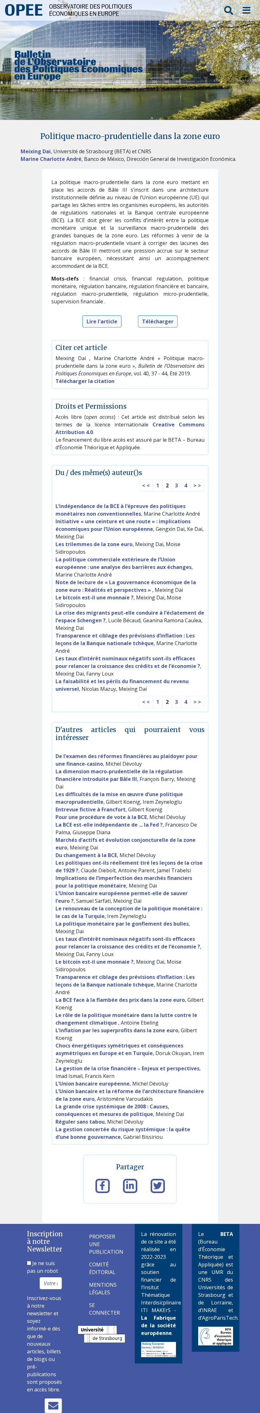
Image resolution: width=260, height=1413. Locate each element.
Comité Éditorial (102, 1268)
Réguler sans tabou (80, 1121)
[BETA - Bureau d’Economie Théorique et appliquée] (215, 1335)
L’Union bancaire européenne (92, 1083)
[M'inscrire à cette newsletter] (53, 1405)
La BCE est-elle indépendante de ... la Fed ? (109, 824)
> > (197, 485)
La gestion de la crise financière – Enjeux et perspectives (127, 1068)
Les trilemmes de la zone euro (94, 544)
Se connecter (104, 1309)
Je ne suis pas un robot (42, 1267)
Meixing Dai (36, 151)
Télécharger (157, 321)
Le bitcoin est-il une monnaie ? (94, 597)
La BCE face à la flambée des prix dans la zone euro (120, 999)
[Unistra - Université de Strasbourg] (101, 1333)
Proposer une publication (104, 1244)
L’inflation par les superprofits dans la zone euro (116, 1030)
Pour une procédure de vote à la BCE (101, 817)
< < (146, 485)
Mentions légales (103, 1288)
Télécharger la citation (84, 381)
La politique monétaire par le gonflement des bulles (122, 923)
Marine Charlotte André (51, 158)
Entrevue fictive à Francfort (90, 809)
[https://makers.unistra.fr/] (158, 1349)
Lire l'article (102, 321)
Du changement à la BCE (86, 855)
